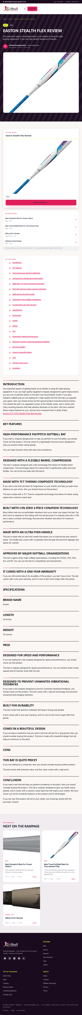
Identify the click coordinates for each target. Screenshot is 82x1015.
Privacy (45, 987)
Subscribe (32, 9)
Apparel (46, 953)
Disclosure (21, 1010)
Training (6, 983)
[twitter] (24, 958)
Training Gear (7, 994)
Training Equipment (9, 991)
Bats (10, 19)
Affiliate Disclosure (49, 983)
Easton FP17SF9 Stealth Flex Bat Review (22, 413)
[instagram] (10, 958)
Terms (45, 991)
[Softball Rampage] (10, 9)
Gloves (45, 950)
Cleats (45, 965)
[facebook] (5, 958)
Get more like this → (41, 202)
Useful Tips (7, 976)
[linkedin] (14, 958)
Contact (46, 979)
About (45, 976)
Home (4, 19)
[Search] (25, 9)
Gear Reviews (48, 957)
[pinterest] (19, 958)
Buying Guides (8, 987)
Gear (44, 961)
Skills (5, 979)
